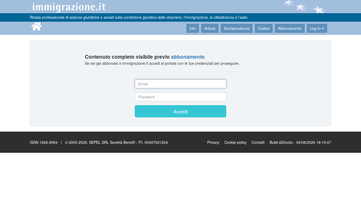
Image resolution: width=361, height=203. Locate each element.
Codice (264, 28)
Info (192, 28)
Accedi (180, 111)
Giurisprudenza (236, 28)
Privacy (213, 142)
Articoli (209, 28)
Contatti (258, 142)
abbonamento (188, 56)
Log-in (316, 28)
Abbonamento (290, 28)
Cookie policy (235, 142)
